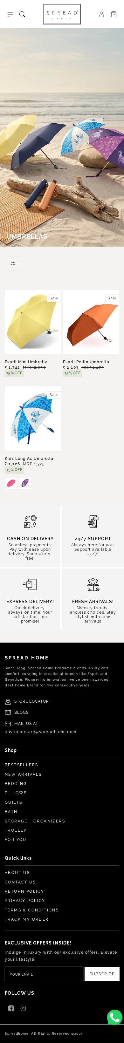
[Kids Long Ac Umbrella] (33, 418)
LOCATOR (39, 701)
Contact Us (20, 882)
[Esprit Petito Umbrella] (91, 322)
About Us (17, 872)
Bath (11, 811)
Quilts (13, 802)
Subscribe (102, 974)
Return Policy (24, 891)
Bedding (16, 783)
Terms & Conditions (32, 910)
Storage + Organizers (35, 821)
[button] (10, 14)
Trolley (16, 830)
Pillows (16, 793)
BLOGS (21, 712)
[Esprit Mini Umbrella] (33, 322)
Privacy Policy (25, 900)
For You (16, 839)
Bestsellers (21, 765)
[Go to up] (116, 1035)
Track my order (27, 919)
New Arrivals (23, 774)
